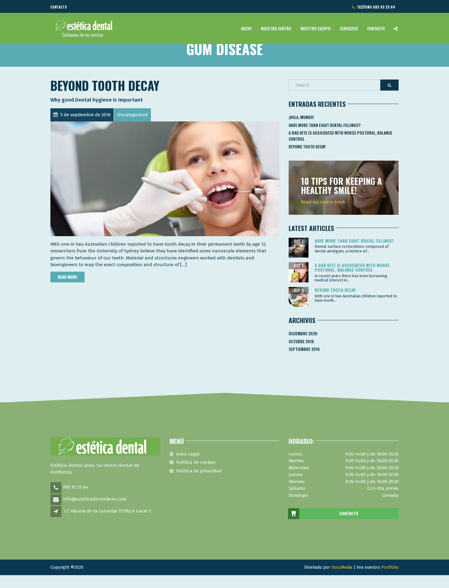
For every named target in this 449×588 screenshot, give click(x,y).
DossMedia (341, 567)
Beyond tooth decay (104, 85)
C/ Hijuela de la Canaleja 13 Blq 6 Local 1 (107, 511)
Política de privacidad (199, 471)
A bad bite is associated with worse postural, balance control (340, 136)
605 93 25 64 (75, 487)
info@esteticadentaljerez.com (94, 499)
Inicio (246, 28)
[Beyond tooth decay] (164, 178)
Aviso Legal (188, 454)
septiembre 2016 (304, 349)
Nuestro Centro (276, 28)
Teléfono (375, 6)
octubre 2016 (301, 341)
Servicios (349, 28)
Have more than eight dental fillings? (325, 125)
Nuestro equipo (315, 28)
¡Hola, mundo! (301, 117)
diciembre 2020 (303, 333)
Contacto (58, 7)
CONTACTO (348, 513)
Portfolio (390, 567)
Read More (67, 277)
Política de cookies (196, 462)
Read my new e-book (323, 202)
